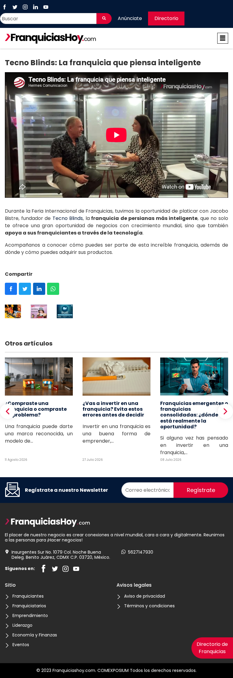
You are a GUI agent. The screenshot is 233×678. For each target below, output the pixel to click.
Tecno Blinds (67, 218)
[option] (13, 312)
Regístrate (201, 490)
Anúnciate (130, 18)
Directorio (166, 18)
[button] (7, 411)
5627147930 (140, 552)
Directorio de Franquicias (212, 648)
